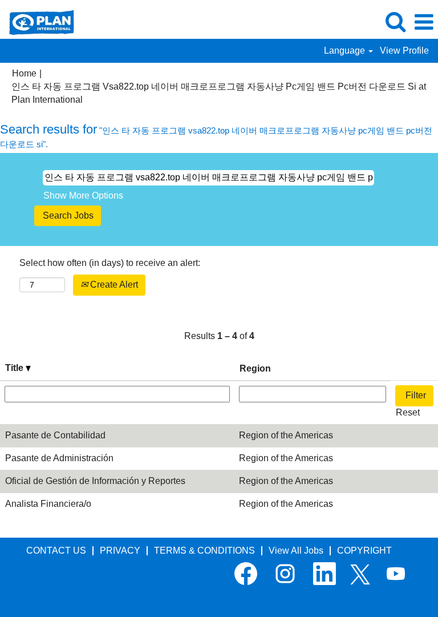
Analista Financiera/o (48, 504)
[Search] (395, 22)
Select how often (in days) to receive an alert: (109, 263)
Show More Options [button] (83, 195)
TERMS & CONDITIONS (204, 550)
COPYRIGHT (364, 550)
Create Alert (113, 284)
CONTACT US (56, 550)
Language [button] (345, 50)
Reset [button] (408, 412)
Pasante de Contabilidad (55, 435)
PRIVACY (120, 550)
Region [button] (255, 368)
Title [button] (15, 368)
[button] (423, 22)
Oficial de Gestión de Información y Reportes (95, 481)
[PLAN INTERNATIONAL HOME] (37, 21)
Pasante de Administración (59, 458)
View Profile (404, 50)
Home (24, 73)
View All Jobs (296, 550)
